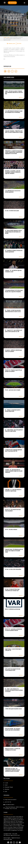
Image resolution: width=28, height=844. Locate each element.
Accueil (5, 37)
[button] (24, 3)
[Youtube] (20, 842)
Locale (12, 22)
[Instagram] (8, 71)
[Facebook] (5, 71)
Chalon (16, 22)
